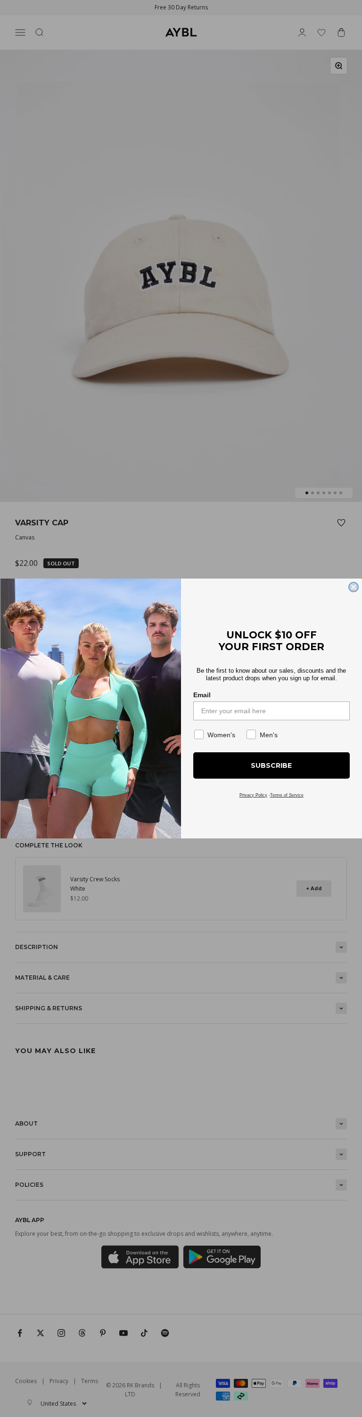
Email (202, 695)
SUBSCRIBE (271, 765)
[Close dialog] (353, 587)
